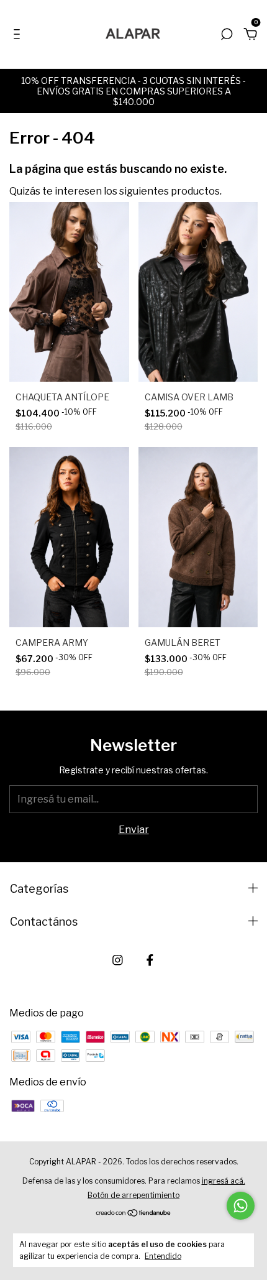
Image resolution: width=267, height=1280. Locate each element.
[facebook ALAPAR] (150, 960)
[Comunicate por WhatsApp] (241, 1206)
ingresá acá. (223, 1181)
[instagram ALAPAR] (118, 960)
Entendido (163, 1256)
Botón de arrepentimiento (133, 1195)
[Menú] (19, 34)
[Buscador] (226, 34)
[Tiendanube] (134, 1214)
